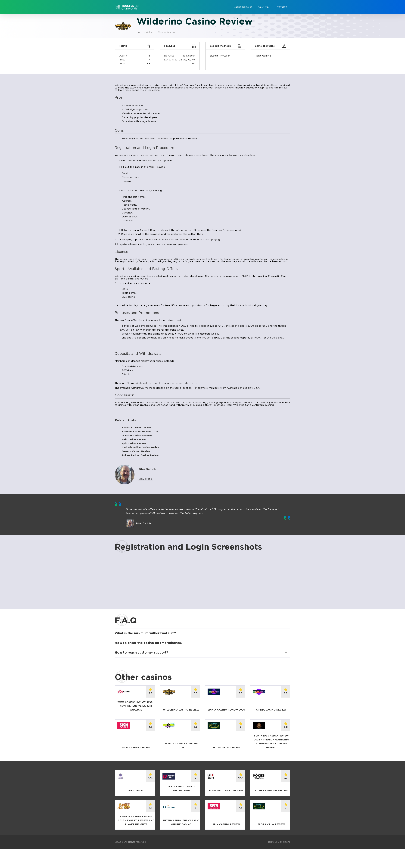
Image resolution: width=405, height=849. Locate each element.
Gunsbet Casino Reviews (137, 436)
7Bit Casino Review (134, 440)
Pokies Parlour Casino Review (140, 455)
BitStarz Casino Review (136, 428)
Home (140, 32)
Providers (281, 7)
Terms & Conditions (279, 842)
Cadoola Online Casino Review (140, 447)
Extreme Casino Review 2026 (140, 432)
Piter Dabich (143, 524)
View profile (145, 479)
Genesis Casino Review (136, 451)
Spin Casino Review (134, 443)
